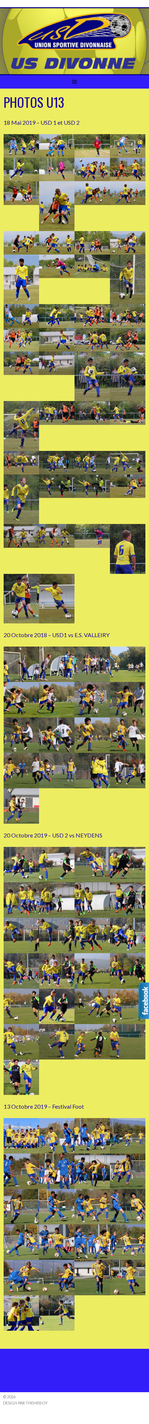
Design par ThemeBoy (25, 1402)
